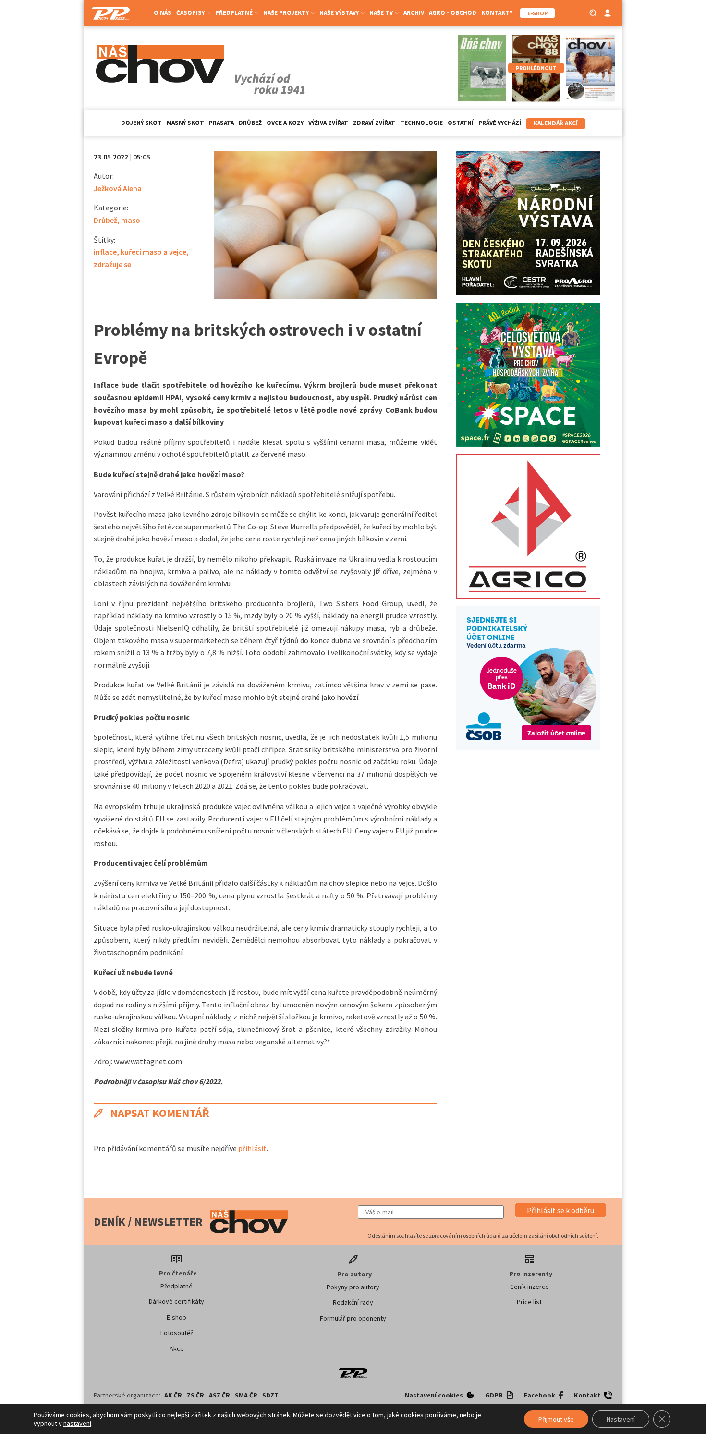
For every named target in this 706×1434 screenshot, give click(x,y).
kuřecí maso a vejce (153, 252)
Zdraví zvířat (374, 123)
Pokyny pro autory (353, 1287)
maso (130, 220)
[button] (560, 1210)
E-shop (176, 1317)
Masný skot (185, 123)
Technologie (421, 123)
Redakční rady (353, 1302)
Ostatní (461, 123)
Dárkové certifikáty (176, 1301)
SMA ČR (246, 1395)
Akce (177, 1348)
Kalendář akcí (556, 123)
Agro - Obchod (452, 13)
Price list (529, 1302)
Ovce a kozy (285, 123)
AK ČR (173, 1395)
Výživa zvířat (328, 123)
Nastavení (621, 1419)
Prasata (221, 123)
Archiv (413, 13)
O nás (162, 13)
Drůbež (250, 123)
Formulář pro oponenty (353, 1318)
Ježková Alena (118, 188)
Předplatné (176, 1286)
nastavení (77, 1423)
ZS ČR (195, 1395)
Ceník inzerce (529, 1286)
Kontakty (496, 13)
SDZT (270, 1395)
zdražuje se (112, 264)
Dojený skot (141, 123)
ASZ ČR (219, 1395)
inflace (105, 252)
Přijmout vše (556, 1419)
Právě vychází (499, 123)
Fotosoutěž (176, 1332)
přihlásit (252, 1148)
